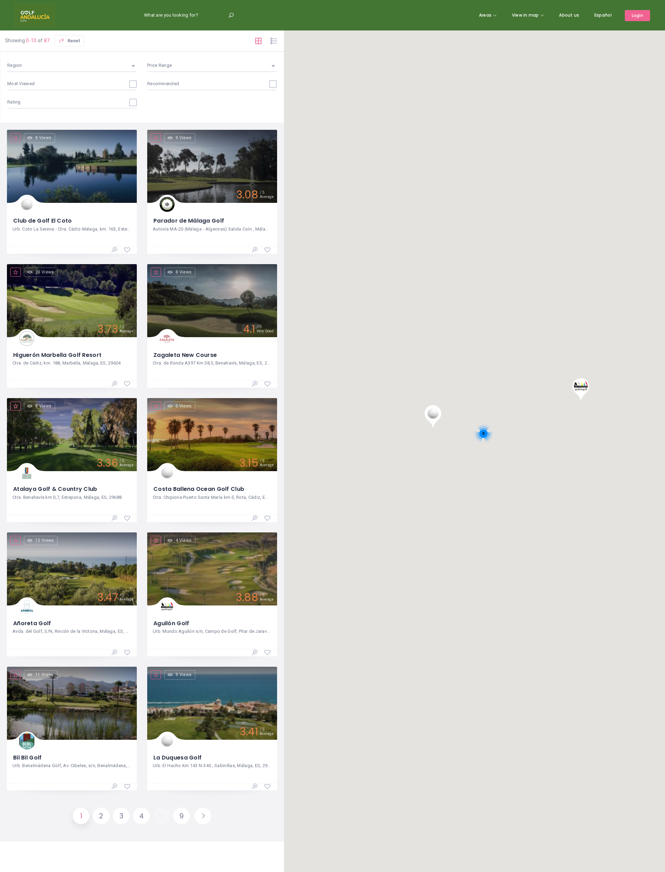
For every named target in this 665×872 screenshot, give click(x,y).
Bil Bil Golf (27, 758)
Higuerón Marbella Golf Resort (57, 355)
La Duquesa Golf (177, 758)
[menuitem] (603, 15)
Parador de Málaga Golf (188, 221)
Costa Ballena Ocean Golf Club (198, 489)
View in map (525, 15)
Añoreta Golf (32, 623)
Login (637, 15)
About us (569, 15)
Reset (73, 40)
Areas (485, 15)
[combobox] (72, 65)
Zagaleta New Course (185, 355)
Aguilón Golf (171, 623)
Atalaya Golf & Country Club (55, 489)
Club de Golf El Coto (42, 221)
